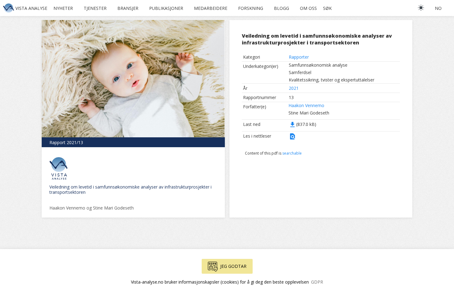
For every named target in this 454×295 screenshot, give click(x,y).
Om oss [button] (308, 8)
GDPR (317, 282)
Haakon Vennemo (306, 105)
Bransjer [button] (127, 8)
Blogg (281, 8)
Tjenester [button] (95, 8)
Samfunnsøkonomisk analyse (318, 65)
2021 (294, 88)
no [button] (438, 8)
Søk (327, 8)
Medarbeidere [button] (210, 8)
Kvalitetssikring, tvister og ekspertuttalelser (331, 80)
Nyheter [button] (63, 8)
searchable (292, 153)
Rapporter (299, 57)
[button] (292, 138)
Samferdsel (300, 72)
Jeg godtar (233, 266)
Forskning (250, 8)
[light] (421, 8)
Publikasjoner (166, 8)
